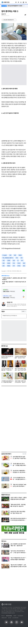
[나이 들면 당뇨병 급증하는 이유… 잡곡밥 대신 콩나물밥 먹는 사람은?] (7, 376)
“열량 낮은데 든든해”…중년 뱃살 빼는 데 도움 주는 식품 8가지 (18, 505)
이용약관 (14, 615)
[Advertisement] (14, 126)
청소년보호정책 (20, 615)
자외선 (18, 263)
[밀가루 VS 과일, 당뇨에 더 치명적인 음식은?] (7, 351)
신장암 (8, 260)
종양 (24, 263)
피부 (14, 266)
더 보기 (23, 311)
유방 (4, 263)
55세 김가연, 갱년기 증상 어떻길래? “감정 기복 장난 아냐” (17, 512)
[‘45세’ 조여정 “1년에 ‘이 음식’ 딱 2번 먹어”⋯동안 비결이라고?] (21, 376)
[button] (16, 2)
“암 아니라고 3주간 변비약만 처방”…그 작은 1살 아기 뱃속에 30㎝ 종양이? (18, 552)
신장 (4, 260)
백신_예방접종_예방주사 (8, 258)
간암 (10, 255)
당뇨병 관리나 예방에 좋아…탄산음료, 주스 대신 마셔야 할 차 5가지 (19, 471)
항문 (24, 266)
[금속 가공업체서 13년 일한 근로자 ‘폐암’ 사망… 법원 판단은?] (5, 545)
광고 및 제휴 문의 (15, 617)
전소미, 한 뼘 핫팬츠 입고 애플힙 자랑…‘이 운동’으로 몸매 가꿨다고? (7, 369)
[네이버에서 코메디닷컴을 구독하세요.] (14, 290)
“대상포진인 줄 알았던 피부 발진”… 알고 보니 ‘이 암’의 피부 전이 (20, 357)
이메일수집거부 (4, 617)
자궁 (14, 263)
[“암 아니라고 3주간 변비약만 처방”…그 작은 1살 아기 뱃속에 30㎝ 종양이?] (5, 552)
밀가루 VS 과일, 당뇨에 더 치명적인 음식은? (7, 357)
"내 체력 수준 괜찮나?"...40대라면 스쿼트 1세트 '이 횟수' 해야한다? (14, 278)
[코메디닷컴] (11, 622)
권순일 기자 (9, 302)
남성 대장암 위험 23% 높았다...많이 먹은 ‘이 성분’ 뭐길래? (19, 457)
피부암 (18, 266)
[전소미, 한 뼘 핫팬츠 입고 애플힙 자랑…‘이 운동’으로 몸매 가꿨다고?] (7, 363)
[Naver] (6, 622)
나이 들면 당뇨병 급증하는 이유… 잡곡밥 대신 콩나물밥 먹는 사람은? (7, 381)
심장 (14, 260)
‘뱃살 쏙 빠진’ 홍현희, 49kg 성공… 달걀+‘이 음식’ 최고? (20, 369)
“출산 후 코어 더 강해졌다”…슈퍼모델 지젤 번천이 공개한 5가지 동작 (18, 565)
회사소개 (2, 615)
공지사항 (9, 617)
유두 (22, 260)
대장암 (20, 255)
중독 (4, 266)
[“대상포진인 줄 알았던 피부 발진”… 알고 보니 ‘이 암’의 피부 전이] (21, 351)
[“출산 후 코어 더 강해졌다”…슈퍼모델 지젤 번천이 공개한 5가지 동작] (5, 566)
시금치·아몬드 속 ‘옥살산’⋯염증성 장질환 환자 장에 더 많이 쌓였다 (18, 498)
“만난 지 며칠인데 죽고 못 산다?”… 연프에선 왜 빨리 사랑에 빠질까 (18, 558)
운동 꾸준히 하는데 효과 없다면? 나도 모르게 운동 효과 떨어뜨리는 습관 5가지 (18, 520)
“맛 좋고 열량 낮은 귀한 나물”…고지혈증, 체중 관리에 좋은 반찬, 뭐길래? (19, 464)
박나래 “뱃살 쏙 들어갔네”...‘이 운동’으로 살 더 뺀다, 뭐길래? (14, 282)
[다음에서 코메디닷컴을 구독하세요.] (14, 297)
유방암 (8, 263)
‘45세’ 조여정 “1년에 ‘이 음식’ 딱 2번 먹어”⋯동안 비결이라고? (20, 381)
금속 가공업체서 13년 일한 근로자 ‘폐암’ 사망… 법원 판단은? (18, 544)
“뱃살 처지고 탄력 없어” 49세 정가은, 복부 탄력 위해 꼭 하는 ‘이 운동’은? (19, 485)
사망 (21, 258)
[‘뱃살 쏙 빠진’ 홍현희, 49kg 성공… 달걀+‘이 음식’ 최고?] (21, 363)
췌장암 (8, 266)
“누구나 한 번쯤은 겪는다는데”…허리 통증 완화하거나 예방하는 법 (19, 478)
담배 (15, 255)
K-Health (5, 255)
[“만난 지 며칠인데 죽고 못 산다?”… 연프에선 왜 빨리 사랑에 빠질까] (5, 559)
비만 (17, 258)
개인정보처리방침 (9, 615)
